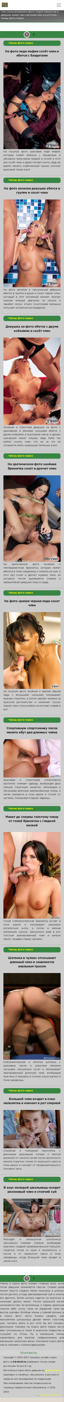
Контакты (28, 1352)
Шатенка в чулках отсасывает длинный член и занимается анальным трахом (32, 962)
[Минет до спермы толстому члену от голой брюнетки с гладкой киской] (32, 875)
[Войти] (15, 5)
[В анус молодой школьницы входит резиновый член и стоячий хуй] (32, 1218)
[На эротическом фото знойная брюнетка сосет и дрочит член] (32, 518)
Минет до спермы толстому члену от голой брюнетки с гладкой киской (32, 821)
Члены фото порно (21, 43)
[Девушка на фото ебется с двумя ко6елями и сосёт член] (32, 381)
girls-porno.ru (53, 1370)
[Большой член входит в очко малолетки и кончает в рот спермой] (32, 1129)
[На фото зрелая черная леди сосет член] (32, 650)
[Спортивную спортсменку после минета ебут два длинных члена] (32, 758)
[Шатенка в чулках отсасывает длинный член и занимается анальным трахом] (32, 1016)
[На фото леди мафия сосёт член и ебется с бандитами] (32, 106)
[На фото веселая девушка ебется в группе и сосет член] (32, 243)
